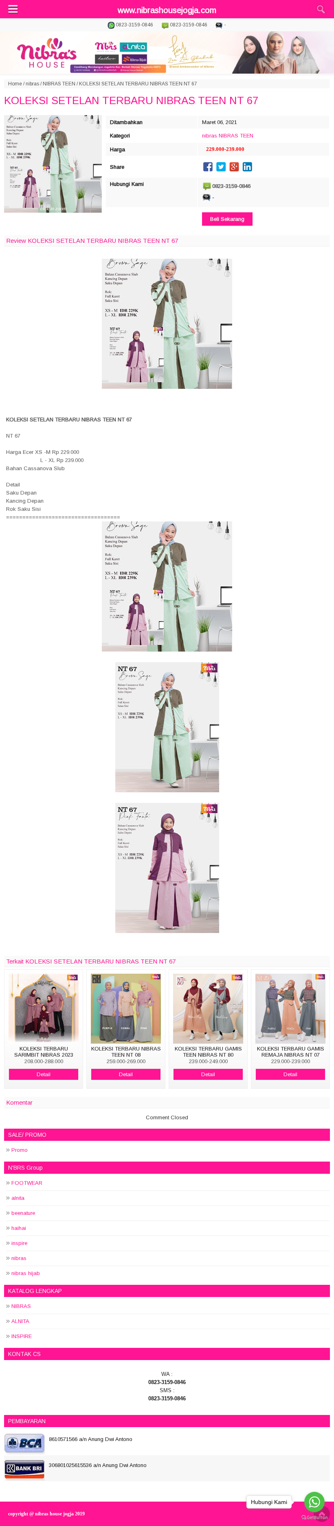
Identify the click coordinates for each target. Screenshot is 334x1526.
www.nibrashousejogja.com (167, 10)
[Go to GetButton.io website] (314, 1517)
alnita (17, 1198)
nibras (32, 84)
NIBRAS (21, 1306)
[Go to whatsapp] (314, 1502)
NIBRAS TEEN (59, 84)
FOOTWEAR (26, 1183)
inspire (19, 1243)
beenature (23, 1213)
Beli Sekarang (227, 219)
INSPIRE (21, 1336)
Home (15, 84)
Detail (44, 1074)
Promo (19, 1150)
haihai (18, 1228)
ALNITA (20, 1321)
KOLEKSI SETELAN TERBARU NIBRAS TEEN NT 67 (131, 100)
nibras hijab (25, 1273)
